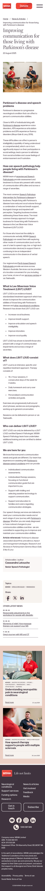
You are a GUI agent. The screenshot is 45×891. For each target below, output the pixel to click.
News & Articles (19, 19)
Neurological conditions (8, 785)
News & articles (31, 784)
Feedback (28, 792)
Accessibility (6, 876)
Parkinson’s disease (11, 125)
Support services (10, 791)
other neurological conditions (26, 306)
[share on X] (15, 598)
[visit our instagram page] (26, 820)
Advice (7, 587)
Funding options (9, 795)
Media (26, 796)
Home (5, 19)
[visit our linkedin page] (33, 820)
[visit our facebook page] (19, 820)
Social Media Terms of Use (12, 879)
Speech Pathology (18, 587)
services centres (32, 275)
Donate (24, 5)
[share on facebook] (8, 598)
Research (6, 799)
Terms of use (29, 876)
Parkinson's (30, 587)
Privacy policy (18, 876)
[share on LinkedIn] (22, 598)
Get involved (29, 788)
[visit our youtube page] (12, 820)
